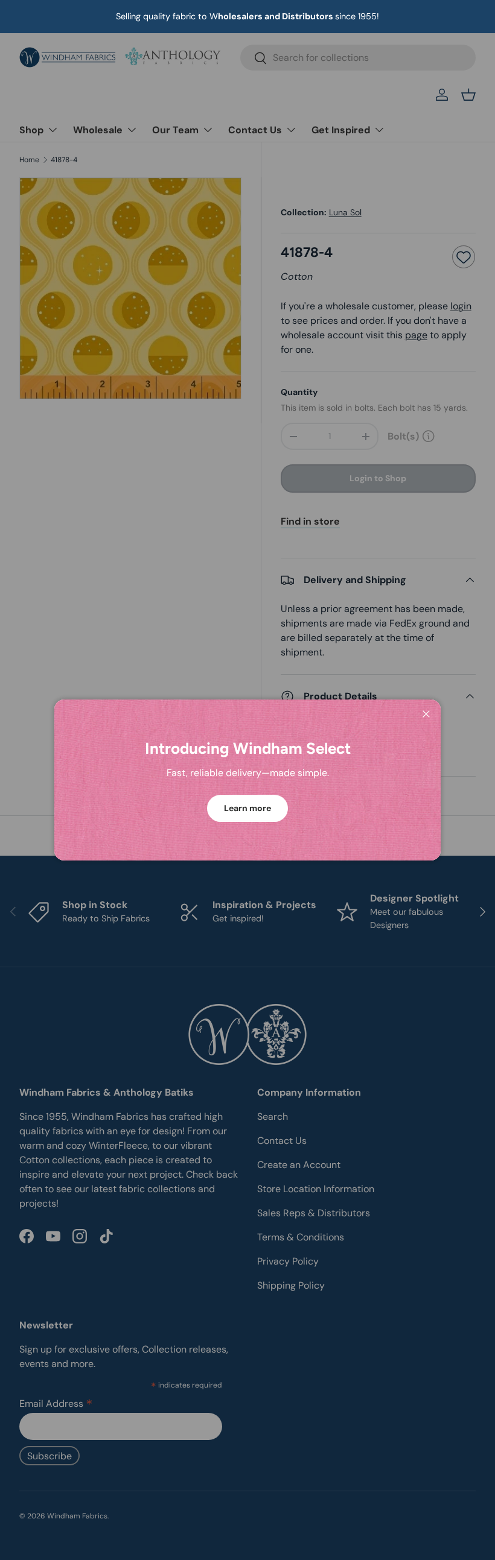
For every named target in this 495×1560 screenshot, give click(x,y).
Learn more (247, 808)
